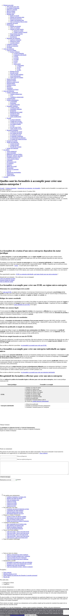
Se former (9, 47)
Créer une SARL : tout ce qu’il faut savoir (18, 533)
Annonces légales (11, 80)
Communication (11, 98)
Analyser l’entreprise (15, 40)
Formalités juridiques (12, 106)
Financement (10, 24)
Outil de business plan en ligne (15, 512)
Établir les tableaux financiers (14, 527)
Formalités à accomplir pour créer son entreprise (19, 562)
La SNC (19, 67)
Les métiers (6, 150)
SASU (16, 265)
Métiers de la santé (12, 166)
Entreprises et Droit (8, 582)
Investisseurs (13, 37)
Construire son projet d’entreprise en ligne (18, 509)
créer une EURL (7, 292)
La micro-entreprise (18, 53)
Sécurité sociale (14, 73)
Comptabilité (13, 101)
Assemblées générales (16, 109)
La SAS (15, 61)
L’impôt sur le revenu (15, 121)
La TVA (12, 125)
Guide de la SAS (11, 506)
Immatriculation (11, 83)
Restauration (10, 168)
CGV (11, 95)
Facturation (13, 103)
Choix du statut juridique (16, 74)
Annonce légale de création (7, 280)
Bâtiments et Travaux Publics (14, 154)
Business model (11, 12)
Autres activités (11, 175)
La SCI (15, 62)
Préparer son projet (8, 5)
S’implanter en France (12, 89)
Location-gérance (14, 43)
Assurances (10, 88)
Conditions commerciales (16, 97)
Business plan (10, 14)
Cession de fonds (14, 143)
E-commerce (10, 163)
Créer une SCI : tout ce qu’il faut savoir (17, 537)
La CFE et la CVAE (15, 127)
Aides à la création (15, 27)
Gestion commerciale (12, 92)
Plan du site (6, 577)
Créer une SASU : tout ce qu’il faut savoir (18, 531)
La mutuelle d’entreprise (16, 136)
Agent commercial (11, 151)
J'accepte (27, 615)
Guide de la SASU (12, 504)
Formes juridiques (15, 52)
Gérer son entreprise (8, 91)
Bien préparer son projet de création (16, 518)
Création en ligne (11, 85)
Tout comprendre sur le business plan (16, 524)
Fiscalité (9, 118)
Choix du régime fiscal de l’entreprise (17, 557)
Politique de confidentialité (17, 615)
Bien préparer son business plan (15, 525)
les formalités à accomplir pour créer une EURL (34, 345)
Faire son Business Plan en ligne (18, 21)
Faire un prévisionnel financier (15, 528)
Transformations (14, 115)
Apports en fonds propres (17, 29)
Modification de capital (16, 112)
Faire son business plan (13, 500)
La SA (18, 68)
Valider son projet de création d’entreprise (18, 521)
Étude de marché (14, 15)
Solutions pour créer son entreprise (16, 565)
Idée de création (11, 11)
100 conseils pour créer (13, 6)
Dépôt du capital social (13, 82)
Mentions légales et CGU (10, 574)
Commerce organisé (12, 44)
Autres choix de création (16, 77)
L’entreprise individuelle (19, 55)
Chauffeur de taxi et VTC (13, 157)
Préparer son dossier (15, 26)
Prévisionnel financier (16, 18)
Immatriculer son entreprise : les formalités (29, 188)
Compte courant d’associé (20, 32)
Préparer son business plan (17, 17)
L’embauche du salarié (16, 131)
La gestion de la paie (15, 134)
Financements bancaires (16, 33)
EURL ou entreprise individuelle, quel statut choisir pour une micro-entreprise (36, 274)
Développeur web (11, 162)
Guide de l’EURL (11, 501)
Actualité (5, 177)
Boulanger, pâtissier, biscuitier (15, 156)
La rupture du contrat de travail (18, 139)
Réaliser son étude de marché (14, 498)
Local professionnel (15, 76)
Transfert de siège (14, 113)
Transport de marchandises (14, 172)
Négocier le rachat (15, 41)
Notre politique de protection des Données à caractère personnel (20, 575)
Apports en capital (18, 30)
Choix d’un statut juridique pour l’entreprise (18, 556)
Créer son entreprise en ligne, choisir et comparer (20, 566)
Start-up (9, 171)
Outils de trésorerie (15, 35)
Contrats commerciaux (16, 94)
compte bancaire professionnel (40, 401)
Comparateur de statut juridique (15, 510)
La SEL (19, 70)
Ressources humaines (12, 130)
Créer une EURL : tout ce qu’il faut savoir (18, 536)
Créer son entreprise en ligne (7, 278)
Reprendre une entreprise (13, 38)
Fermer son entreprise (12, 148)
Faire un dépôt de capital (6, 281)
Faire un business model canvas (15, 519)
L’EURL (15, 56)
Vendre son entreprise (12, 142)
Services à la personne (13, 169)
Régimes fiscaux (14, 71)
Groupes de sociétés (12, 140)
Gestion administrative (13, 100)
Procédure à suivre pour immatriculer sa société (19, 563)
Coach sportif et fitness (13, 159)
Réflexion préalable (12, 9)
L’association (20, 65)
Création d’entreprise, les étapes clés (16, 497)
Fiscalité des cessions (15, 147)
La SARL (16, 59)
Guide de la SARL (12, 503)
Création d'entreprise (10, 188)
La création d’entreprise (13, 8)
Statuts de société (11, 79)
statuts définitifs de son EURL (22, 304)
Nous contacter (44, 453)
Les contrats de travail (16, 133)
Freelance (9, 165)
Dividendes (13, 110)
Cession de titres (14, 145)
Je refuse (33, 615)
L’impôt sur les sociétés (16, 122)
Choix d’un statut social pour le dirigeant (17, 559)
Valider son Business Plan (17, 20)
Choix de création (11, 50)
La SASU (16, 58)
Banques (9, 86)
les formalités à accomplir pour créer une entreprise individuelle (38, 372)
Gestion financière (15, 104)
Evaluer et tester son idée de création (16, 516)
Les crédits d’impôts (15, 124)
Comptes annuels (14, 107)
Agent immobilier (11, 153)
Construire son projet (12, 23)
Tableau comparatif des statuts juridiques (17, 554)
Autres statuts (17, 64)
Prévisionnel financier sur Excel (15, 513)
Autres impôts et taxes (16, 128)
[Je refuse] (37, 615)
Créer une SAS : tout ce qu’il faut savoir (17, 534)
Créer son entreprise (8, 49)
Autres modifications (15, 116)
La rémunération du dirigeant (17, 137)
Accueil (2, 188)
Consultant (9, 160)
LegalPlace (6, 584)
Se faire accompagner (12, 46)
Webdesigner (10, 174)
